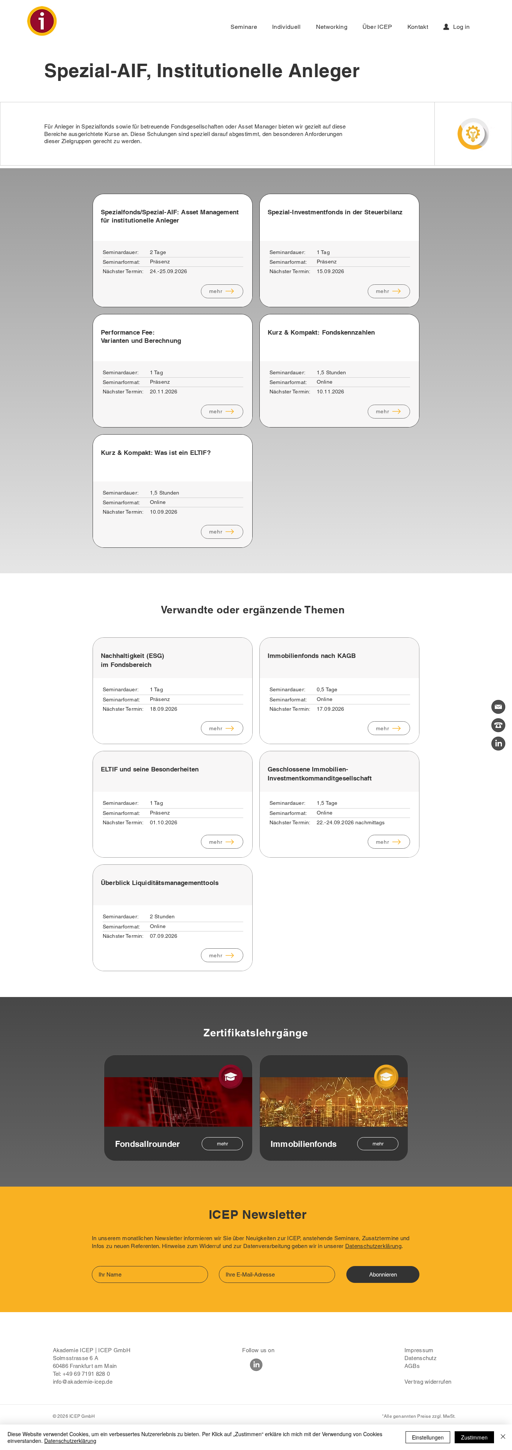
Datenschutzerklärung (373, 1246)
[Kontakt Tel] (498, 725)
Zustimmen (474, 1437)
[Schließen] (503, 1437)
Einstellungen (428, 1437)
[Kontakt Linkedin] (498, 743)
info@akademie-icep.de (82, 1381)
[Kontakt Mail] (498, 707)
